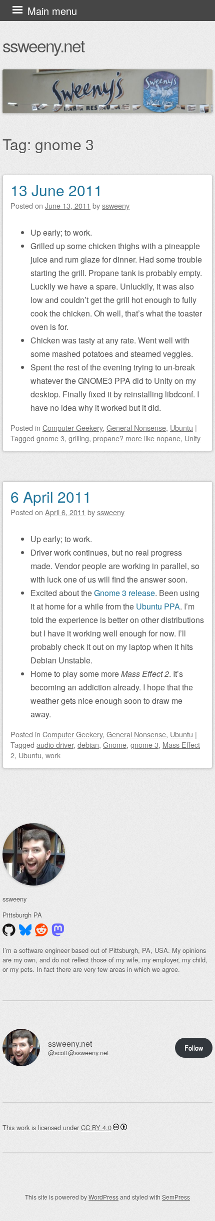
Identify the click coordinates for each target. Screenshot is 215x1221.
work (53, 755)
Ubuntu (181, 427)
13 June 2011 (56, 190)
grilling (78, 438)
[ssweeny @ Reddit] (41, 929)
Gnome (114, 744)
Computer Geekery (72, 427)
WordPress (103, 1197)
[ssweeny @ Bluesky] (25, 929)
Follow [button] (193, 1047)
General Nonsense (136, 427)
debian (88, 744)
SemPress (176, 1197)
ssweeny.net (43, 45)
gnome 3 (50, 438)
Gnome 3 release (124, 593)
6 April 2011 (51, 496)
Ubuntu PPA (158, 606)
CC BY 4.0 (96, 1127)
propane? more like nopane (136, 438)
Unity (192, 438)
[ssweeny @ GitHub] (9, 929)
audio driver (55, 744)
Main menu (52, 10)
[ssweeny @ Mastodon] (58, 929)
